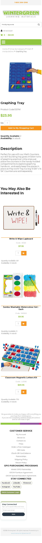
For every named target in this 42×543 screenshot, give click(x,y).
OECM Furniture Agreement (21, 472)
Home (5, 49)
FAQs (21, 444)
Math (29, 49)
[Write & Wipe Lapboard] (21, 217)
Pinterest (27, 483)
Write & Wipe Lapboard (21, 239)
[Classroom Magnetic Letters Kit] (21, 356)
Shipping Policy (21, 459)
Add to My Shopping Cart (21, 128)
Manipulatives (7, 51)
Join (13, 514)
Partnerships (21, 456)
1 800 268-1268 (21, 2)
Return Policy (21, 463)
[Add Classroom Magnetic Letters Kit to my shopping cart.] (23, 392)
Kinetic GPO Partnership (21, 469)
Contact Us (21, 441)
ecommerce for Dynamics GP (21, 533)
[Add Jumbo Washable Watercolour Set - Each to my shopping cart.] (23, 323)
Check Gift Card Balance (21, 453)
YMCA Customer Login (10, 492)
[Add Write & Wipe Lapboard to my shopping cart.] (23, 253)
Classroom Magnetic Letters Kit (21, 377)
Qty (2, 123)
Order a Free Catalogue (21, 447)
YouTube (16, 487)
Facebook (6, 483)
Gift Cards (21, 450)
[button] (21, 35)
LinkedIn (16, 483)
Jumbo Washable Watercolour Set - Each (21, 308)
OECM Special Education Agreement (21, 476)
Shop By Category (17, 49)
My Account (21, 434)
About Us (21, 438)
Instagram (6, 487)
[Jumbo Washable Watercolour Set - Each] (21, 286)
